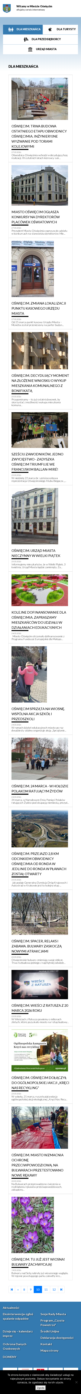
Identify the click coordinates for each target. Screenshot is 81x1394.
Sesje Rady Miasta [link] (53, 1314)
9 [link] (30, 1289)
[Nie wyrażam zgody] (76, 1382)
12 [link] (54, 1289)
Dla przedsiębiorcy (46, 39)
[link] (7, 8)
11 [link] (46, 1289)
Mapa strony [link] (49, 1350)
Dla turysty (66, 29)
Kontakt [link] (46, 1344)
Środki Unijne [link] (49, 1331)
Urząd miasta (46, 49)
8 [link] (24, 1289)
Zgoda (40, 1387)
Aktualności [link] (11, 1307)
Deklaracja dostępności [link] (56, 1337)
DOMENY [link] (9, 1357)
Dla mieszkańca (28, 29)
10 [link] (38, 1289)
